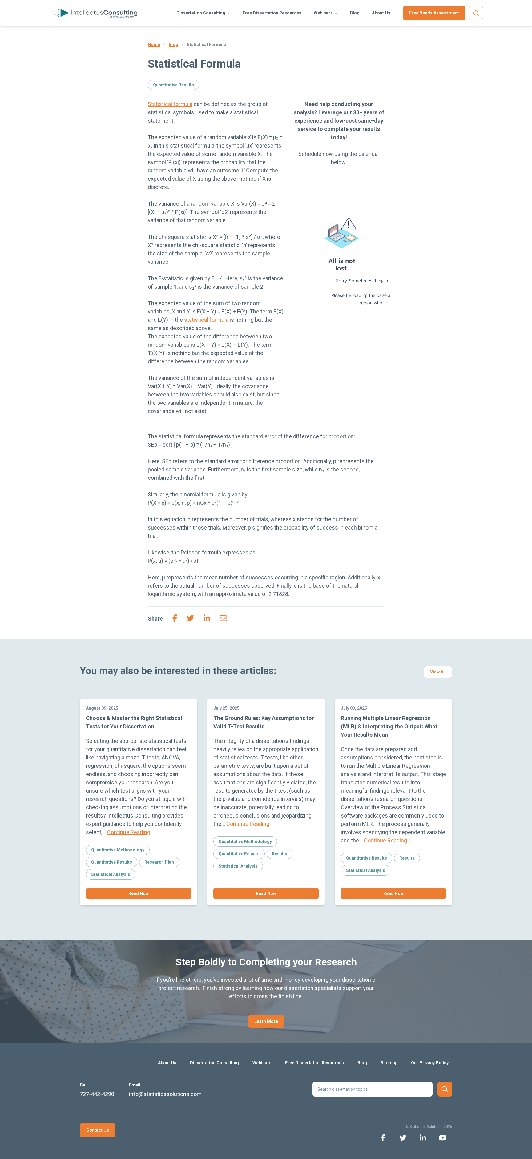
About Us (381, 12)
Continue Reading (128, 832)
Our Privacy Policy (430, 1062)
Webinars (323, 12)
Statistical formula (170, 104)
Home (154, 44)
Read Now (138, 893)
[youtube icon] (443, 1137)
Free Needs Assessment (434, 12)
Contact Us (97, 1130)
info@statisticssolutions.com (165, 1094)
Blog (355, 12)
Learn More (266, 1021)
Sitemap (389, 1062)
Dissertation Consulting (200, 12)
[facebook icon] (383, 1137)
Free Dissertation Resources (272, 12)
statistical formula (206, 320)
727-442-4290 (97, 1094)
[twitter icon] (403, 1137)
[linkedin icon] (423, 1137)
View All (438, 671)
